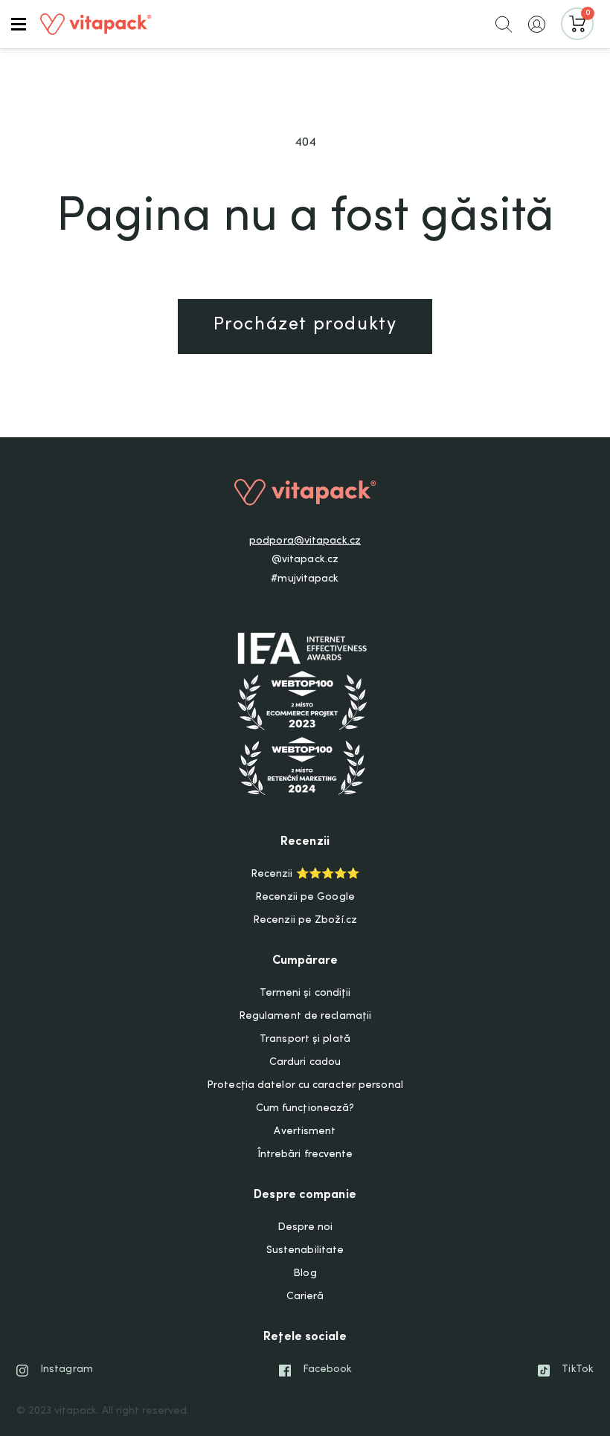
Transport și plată (305, 1039)
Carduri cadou (305, 1062)
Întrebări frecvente (305, 1155)
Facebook (328, 1370)
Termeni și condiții (305, 993)
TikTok (578, 1370)
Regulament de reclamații (305, 1016)
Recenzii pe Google (305, 897)
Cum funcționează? (305, 1109)
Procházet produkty (305, 326)
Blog (304, 1274)
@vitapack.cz (305, 560)
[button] (18, 23)
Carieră (305, 1297)
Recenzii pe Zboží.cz (305, 920)
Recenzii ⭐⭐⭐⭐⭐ (305, 874)
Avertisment (305, 1132)
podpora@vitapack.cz (305, 541)
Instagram (66, 1370)
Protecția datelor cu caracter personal (305, 1086)
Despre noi (305, 1228)
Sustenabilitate (305, 1251)
